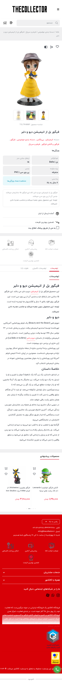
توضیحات (54, 268)
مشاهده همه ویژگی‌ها (16, 181)
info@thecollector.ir (46, 531)
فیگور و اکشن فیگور (50, 144)
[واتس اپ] (53, 595)
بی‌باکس (40, 139)
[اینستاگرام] (58, 595)
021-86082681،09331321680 (44, 527)
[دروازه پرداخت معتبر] (55, 658)
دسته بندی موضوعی (46, 32)
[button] (35, 508)
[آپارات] (47, 595)
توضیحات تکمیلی (39, 268)
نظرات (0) (24, 268)
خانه (57, 32)
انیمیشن (49, 139)
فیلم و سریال (31, 32)
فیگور (12, 139)
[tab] (54, 268)
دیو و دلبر (31, 338)
